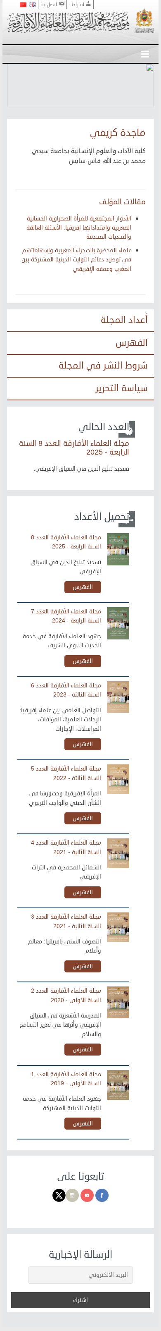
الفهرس (132, 343)
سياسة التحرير (121, 388)
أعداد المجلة (124, 320)
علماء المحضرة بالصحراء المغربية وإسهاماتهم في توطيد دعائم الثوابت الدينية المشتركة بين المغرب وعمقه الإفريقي (76, 260)
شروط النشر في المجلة (103, 365)
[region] (80, 84)
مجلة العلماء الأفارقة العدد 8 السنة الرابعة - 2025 (74, 448)
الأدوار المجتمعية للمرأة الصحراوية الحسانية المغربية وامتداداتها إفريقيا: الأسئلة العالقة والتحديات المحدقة (78, 228)
